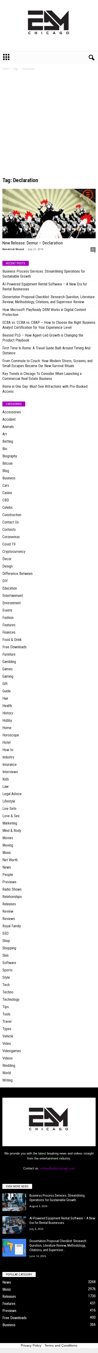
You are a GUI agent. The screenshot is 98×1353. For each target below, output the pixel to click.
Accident (9, 419)
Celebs (7, 507)
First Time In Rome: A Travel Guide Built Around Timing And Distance (46, 350)
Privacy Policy (31, 1345)
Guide (6, 691)
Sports (7, 970)
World (6, 1073)
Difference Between (17, 573)
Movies (7, 838)
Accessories (11, 412)
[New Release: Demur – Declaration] (49, 213)
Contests (9, 529)
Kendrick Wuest (13, 249)
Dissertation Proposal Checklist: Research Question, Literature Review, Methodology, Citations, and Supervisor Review (48, 299)
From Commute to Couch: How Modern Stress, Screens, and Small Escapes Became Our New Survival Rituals (47, 363)
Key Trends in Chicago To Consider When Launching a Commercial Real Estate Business (42, 376)
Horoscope (10, 735)
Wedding (8, 1065)
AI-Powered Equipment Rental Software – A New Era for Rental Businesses (44, 286)
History (7, 713)
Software (9, 963)
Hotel (6, 742)
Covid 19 (8, 544)
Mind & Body (11, 830)
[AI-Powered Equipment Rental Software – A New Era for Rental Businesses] (14, 1225)
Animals (8, 426)
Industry (8, 757)
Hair (5, 698)
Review (7, 911)
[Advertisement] (49, 125)
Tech (6, 985)
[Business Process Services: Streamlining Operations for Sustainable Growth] (14, 1202)
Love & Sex (11, 816)
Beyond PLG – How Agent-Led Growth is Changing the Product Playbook (42, 338)
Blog (5, 471)
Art (4, 434)
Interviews (10, 772)
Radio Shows (12, 889)
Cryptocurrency (13, 551)
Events (7, 610)
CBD (5, 500)
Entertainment (12, 595)
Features (8, 625)
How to (7, 750)
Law (5, 786)
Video (6, 1043)
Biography (9, 456)
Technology (11, 999)
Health (7, 706)
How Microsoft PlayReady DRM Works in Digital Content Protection (44, 312)
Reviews (8, 918)
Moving (7, 845)
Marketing (9, 823)
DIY (5, 581)
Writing (7, 1080)
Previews (9, 882)
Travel (6, 1021)
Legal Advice (12, 794)
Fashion (8, 617)
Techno (7, 992)
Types (6, 1029)
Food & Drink (12, 639)
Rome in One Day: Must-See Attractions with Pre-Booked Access (45, 389)
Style (6, 977)
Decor (7, 559)
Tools (6, 1014)
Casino (7, 493)
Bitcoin (7, 463)
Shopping (9, 948)
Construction (11, 515)
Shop (6, 940)
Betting (7, 441)
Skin (5, 955)
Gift (5, 683)
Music (6, 852)
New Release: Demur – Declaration (32, 243)
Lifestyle (8, 801)
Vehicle (7, 1036)
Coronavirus (11, 537)
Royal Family (11, 926)
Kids (5, 779)
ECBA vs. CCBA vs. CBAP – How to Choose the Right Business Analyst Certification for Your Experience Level (48, 325)
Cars (5, 485)
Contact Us (10, 522)
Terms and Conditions (60, 1345)
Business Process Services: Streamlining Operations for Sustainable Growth (43, 274)
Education (9, 588)
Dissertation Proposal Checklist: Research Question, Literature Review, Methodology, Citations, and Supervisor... (57, 1245)
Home (5, 68)
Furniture (8, 654)
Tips (5, 1007)
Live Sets (9, 808)
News (6, 867)
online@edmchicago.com (57, 1168)
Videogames (11, 1051)
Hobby (7, 720)
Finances (8, 632)
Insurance (9, 764)
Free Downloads (14, 647)
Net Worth (10, 860)
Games (7, 669)
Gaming (7, 676)
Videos (7, 1058)
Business (8, 478)
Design (7, 566)
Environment (11, 603)
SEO (5, 933)
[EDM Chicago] (49, 25)
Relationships (12, 896)
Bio (4, 448)
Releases (9, 904)
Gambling (9, 661)
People (7, 874)
